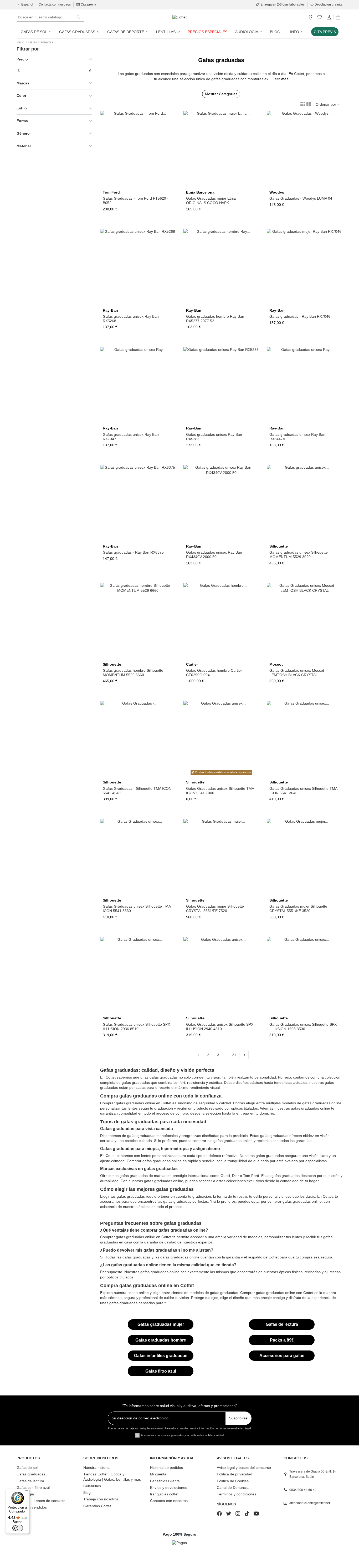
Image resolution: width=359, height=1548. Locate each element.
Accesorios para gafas (281, 1355)
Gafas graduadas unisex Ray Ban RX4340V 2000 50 (214, 554)
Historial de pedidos (166, 1467)
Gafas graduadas (31, 1474)
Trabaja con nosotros (101, 1499)
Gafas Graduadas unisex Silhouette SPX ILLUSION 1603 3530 (303, 1026)
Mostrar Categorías (221, 94)
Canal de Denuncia (233, 1487)
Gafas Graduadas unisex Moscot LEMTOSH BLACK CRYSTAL (296, 672)
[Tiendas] (310, 17)
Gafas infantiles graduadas (160, 1355)
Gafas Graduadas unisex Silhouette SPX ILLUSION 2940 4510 (219, 1026)
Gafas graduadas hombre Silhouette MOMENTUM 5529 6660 (133, 672)
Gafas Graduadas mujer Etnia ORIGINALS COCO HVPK (211, 200)
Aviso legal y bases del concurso (244, 1467)
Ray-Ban (110, 310)
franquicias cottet (164, 1494)
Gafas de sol (27, 1467)
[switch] (17, 1528)
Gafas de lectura (282, 1324)
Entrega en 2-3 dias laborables (282, 4)
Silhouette (278, 546)
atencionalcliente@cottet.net (309, 1503)
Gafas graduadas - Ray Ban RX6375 (133, 552)
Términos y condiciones (236, 1494)
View (305, 658)
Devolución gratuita (328, 4)
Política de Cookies (233, 1481)
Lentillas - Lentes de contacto (41, 1501)
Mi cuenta (158, 1474)
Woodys (276, 192)
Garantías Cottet (97, 1506)
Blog (87, 1492)
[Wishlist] (319, 17)
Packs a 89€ (282, 1340)
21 (234, 1055)
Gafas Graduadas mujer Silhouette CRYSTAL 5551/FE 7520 (215, 908)
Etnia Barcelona (200, 192)
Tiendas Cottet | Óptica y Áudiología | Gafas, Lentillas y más (112, 1476)
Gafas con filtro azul (33, 1487)
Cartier (192, 664)
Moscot (276, 664)
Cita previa (88, 4)
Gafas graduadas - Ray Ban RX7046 (299, 316)
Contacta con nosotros (55, 4)
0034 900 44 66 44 (302, 1490)
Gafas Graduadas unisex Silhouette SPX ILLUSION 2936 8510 (136, 1026)
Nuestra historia (96, 1467)
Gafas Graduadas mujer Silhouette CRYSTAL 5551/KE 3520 (298, 908)
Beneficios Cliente (165, 1481)
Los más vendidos (32, 1507)
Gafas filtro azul (160, 1371)
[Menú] (26, 1492)
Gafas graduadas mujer (160, 1324)
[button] (295, 31)
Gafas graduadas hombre (160, 1340)
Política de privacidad (234, 1474)
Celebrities (92, 1486)
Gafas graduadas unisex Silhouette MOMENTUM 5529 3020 (298, 554)
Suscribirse (238, 1418)
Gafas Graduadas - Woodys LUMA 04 (300, 198)
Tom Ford (111, 192)
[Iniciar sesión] (328, 17)
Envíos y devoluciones (168, 1487)
